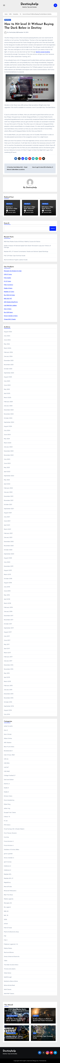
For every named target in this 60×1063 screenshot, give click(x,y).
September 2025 (9, 373)
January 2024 (8, 447)
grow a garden (8, 853)
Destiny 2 (7, 19)
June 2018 (7, 591)
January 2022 (8, 492)
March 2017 (7, 652)
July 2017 (7, 636)
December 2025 (9, 360)
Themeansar (42, 1060)
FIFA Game (7, 825)
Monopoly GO (8, 903)
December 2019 (8, 566)
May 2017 (7, 644)
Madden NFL (7, 874)
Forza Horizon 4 (8, 841)
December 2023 (9, 451)
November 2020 (9, 545)
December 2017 (8, 615)
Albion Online (8, 738)
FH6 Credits (7, 278)
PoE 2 (5, 940)
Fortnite (6, 837)
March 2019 (7, 574)
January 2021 (8, 537)
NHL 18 (6, 915)
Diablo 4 (6, 788)
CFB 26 (6, 759)
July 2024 (7, 430)
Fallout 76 (7, 816)
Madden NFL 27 (8, 878)
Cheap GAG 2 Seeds (10, 319)
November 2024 (9, 414)
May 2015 (7, 673)
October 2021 (8, 504)
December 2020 (9, 541)
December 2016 (8, 665)
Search (6, 223)
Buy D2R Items (8, 312)
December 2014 (8, 694)
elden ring (7, 808)
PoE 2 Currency (8, 284)
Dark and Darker (9, 779)
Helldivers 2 (7, 866)
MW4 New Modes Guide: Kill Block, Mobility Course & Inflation (22, 241)
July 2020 (7, 562)
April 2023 (7, 471)
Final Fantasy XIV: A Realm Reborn (14, 829)
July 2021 (7, 517)
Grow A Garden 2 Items (11, 316)
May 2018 (7, 595)
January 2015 (8, 689)
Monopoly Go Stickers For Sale (12, 271)
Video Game (7, 973)
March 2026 (7, 348)
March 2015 (7, 681)
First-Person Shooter (10, 833)
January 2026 (8, 356)
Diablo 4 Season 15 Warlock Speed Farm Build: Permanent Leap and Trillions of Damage (43, 1020)
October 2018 (8, 578)
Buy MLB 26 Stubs (9, 295)
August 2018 (8, 582)
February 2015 (8, 685)
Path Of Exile (8, 927)
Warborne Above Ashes (11, 981)
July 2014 (7, 714)
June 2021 (7, 521)
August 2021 (8, 512)
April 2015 (7, 677)
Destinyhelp (29, 4)
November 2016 (8, 669)
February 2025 (8, 401)
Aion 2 (6, 730)
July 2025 (7, 381)
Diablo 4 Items (8, 288)
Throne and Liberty (10, 969)
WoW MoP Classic (9, 993)
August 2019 (8, 570)
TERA (5, 960)
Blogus (35, 1060)
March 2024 (7, 443)
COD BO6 (6, 763)
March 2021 (7, 529)
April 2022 (7, 484)
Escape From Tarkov (10, 812)
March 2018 (7, 603)
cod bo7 (6, 767)
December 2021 (8, 496)
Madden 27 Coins (9, 291)
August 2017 (8, 632)
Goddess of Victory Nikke (11, 849)
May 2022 (7, 480)
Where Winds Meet (9, 985)
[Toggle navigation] (4, 5)
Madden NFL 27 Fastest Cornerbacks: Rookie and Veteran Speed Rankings (26, 251)
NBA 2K (6, 911)
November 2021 (8, 500)
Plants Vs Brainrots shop (11, 932)
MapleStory (7, 882)
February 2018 (8, 607)
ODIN (5, 919)
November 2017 (8, 619)
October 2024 (8, 418)
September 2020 (9, 554)
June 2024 (7, 434)
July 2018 (7, 587)
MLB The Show (8, 895)
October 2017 (8, 624)
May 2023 (7, 467)
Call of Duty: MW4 (9, 755)
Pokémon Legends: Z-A (11, 944)
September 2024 (9, 422)
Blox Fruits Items (9, 746)
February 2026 (8, 352)
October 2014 (8, 702)
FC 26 (6, 820)
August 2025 (8, 377)
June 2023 (7, 463)
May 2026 (7, 344)
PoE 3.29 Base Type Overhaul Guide (14, 255)
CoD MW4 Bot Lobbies (10, 305)
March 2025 (7, 397)
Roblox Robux (8, 948)
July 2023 (7, 459)
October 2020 (8, 550)
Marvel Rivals (8, 886)
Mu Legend (7, 907)
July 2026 (7, 336)
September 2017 (9, 628)
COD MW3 (7, 771)
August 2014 (8, 710)
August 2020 (8, 558)
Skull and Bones (9, 952)
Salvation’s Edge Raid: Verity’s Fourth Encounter (48, 208)
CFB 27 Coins (8, 274)
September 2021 (9, 508)
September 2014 (9, 706)
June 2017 (7, 640)
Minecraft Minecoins (10, 890)
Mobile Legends (8, 899)
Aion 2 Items (7, 309)
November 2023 (9, 455)
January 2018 (8, 611)
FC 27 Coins (7, 281)
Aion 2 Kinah (7, 734)
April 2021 (7, 525)
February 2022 (8, 488)
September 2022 (9, 475)
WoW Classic (7, 989)
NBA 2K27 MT (8, 298)
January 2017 (8, 661)
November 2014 (8, 698)
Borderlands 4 (8, 751)
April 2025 (7, 393)
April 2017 (7, 648)
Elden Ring (7, 804)
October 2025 (8, 368)
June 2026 (7, 340)
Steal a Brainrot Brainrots (11, 956)
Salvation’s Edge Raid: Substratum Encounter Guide (29, 208)
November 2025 (9, 364)
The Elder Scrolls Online (11, 964)
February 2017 (8, 657)
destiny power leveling (43, 52)
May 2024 (7, 438)
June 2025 (7, 385)
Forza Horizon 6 (8, 845)
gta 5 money (7, 862)
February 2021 (8, 533)
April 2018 (7, 599)
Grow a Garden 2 (9, 858)
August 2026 (8, 331)
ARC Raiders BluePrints (11, 302)
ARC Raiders (7, 742)
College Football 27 (9, 775)
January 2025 (8, 406)
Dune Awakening (9, 800)
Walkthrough (8, 977)
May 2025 (7, 389)
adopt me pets (8, 726)
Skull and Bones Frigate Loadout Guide (15, 259)
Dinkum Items (8, 796)
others (6, 923)
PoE (5, 936)
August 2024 (8, 426)
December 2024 (9, 410)
